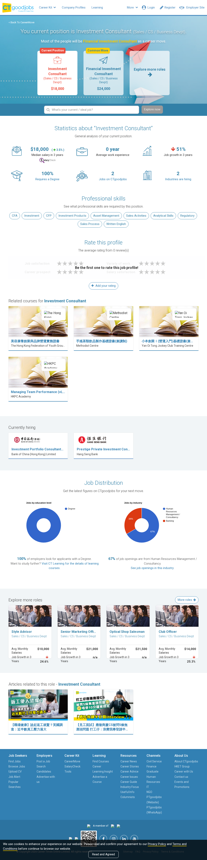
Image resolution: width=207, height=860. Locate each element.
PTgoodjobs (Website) (154, 799)
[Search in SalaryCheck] (47, 160)
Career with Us (183, 771)
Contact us (181, 776)
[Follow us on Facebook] (103, 839)
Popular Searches (14, 784)
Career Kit (46, 7)
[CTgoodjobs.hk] (88, 825)
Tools (67, 771)
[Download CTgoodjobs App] (89, 838)
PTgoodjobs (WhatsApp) (154, 810)
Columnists (127, 797)
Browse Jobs (16, 766)
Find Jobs (14, 761)
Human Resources (153, 779)
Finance (151, 766)
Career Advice (129, 771)
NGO (149, 792)
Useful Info (127, 792)
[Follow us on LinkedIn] (124, 839)
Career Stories (129, 766)
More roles (185, 600)
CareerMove (72, 761)
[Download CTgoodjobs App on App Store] (70, 838)
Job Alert (14, 776)
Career (97, 766)
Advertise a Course (100, 779)
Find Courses (101, 761)
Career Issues (129, 776)
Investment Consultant (56, 71)
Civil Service (154, 761)
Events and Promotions (181, 784)
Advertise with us (46, 779)
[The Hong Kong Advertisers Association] (112, 825)
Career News (128, 761)
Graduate (152, 771)
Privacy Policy (157, 844)
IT (148, 787)
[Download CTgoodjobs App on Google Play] (76, 838)
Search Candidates (44, 769)
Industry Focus (129, 787)
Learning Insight (103, 771)
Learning (97, 7)
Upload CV (15, 771)
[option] (57, 73)
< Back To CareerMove (21, 22)
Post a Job (43, 761)
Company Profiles (74, 7)
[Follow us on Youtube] (134, 839)
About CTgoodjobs (186, 761)
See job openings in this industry (152, 568)
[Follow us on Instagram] (113, 839)
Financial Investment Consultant (103, 71)
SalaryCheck (72, 766)
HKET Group (182, 766)
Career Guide (128, 781)
